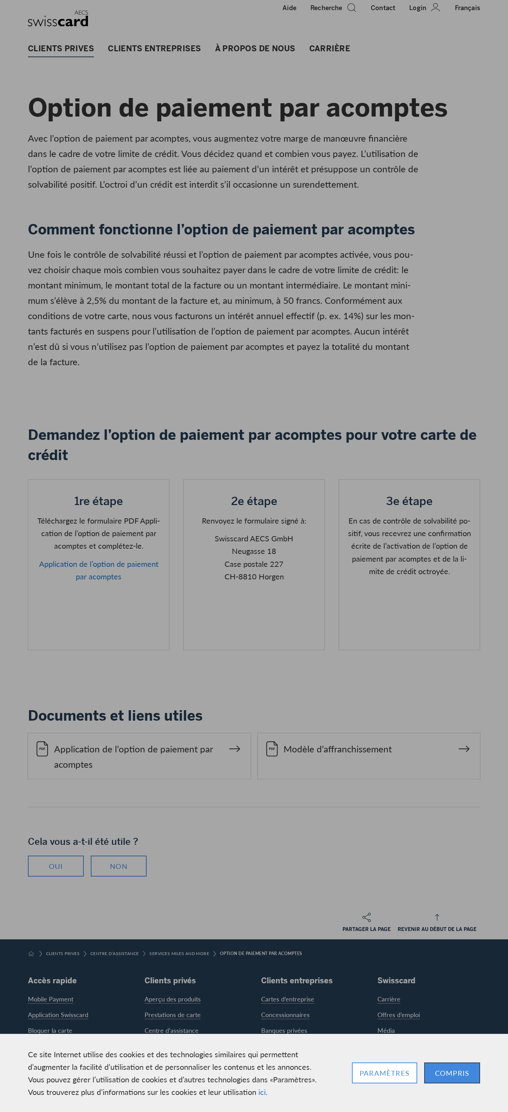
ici (262, 1091)
